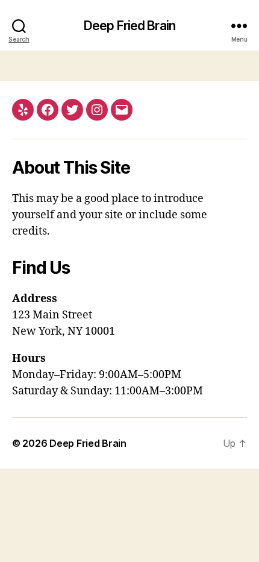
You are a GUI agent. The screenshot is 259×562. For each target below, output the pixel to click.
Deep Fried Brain (129, 25)
